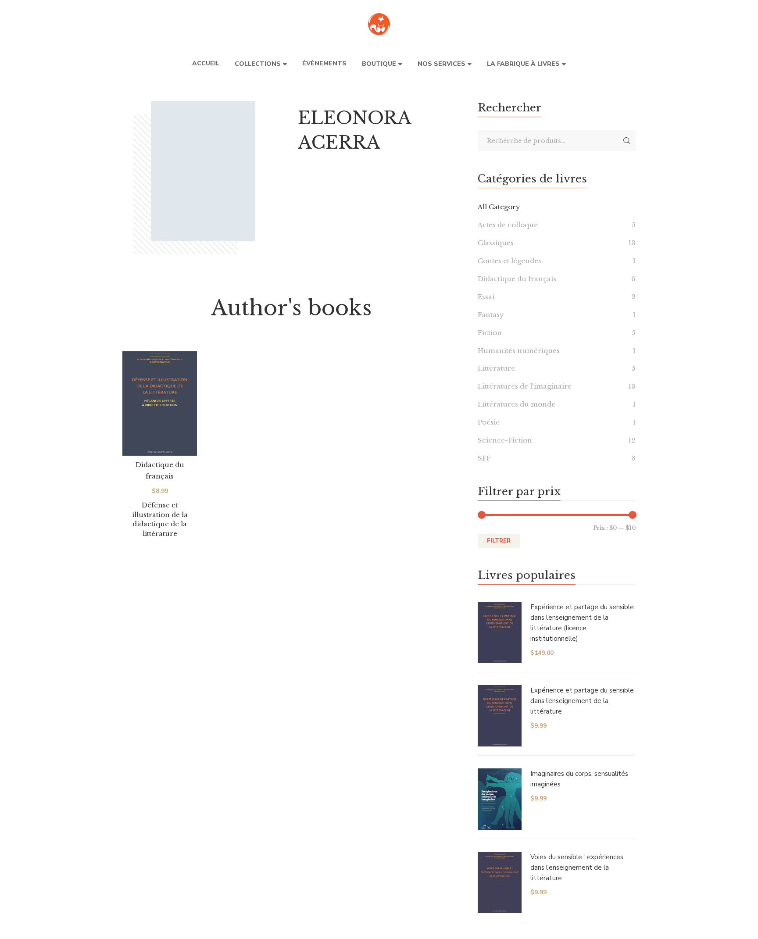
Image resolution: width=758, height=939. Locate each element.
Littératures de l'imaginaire (525, 386)
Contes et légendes (509, 261)
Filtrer (499, 541)
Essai (486, 297)
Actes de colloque (508, 225)
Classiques (496, 243)
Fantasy (491, 315)
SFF (484, 458)
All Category (499, 207)
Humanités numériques (519, 350)
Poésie (489, 422)
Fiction (490, 332)
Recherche (627, 140)
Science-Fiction (505, 440)
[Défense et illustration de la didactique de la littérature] (159, 403)
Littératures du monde (516, 404)
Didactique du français (517, 279)
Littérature (496, 368)
